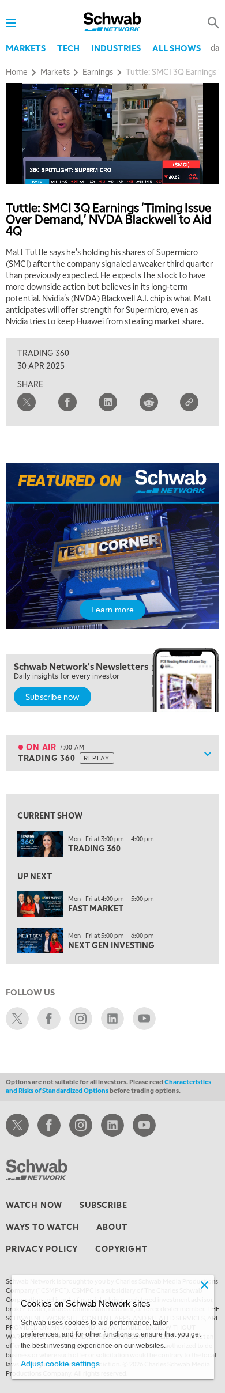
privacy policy (42, 1248)
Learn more (112, 609)
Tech (68, 48)
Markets (26, 48)
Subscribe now (52, 696)
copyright (121, 1248)
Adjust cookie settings (60, 1363)
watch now (34, 1204)
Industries (116, 48)
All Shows (176, 48)
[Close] (204, 1284)
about (111, 1226)
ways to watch (42, 1226)
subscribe (103, 1204)
